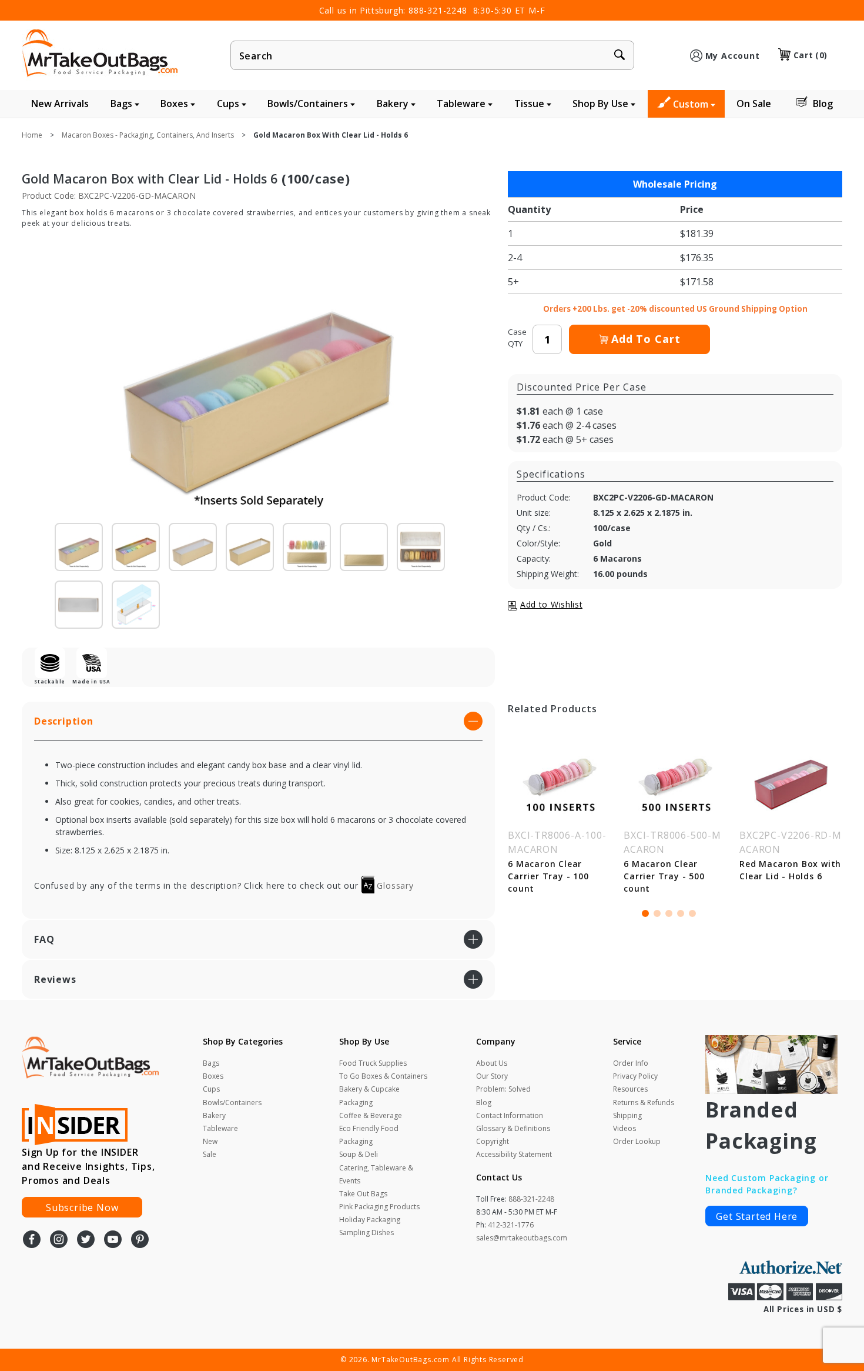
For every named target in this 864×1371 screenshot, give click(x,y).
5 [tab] (692, 913)
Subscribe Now (82, 1207)
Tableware (462, 103)
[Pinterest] (140, 1240)
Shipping (627, 1115)
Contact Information (509, 1115)
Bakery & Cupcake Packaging (369, 1095)
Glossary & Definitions (513, 1128)
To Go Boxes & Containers (383, 1076)
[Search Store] (619, 56)
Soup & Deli (358, 1154)
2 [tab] (657, 913)
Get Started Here (757, 1216)
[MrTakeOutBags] (100, 54)
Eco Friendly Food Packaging (368, 1134)
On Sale (753, 103)
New (210, 1141)
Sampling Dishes (366, 1232)
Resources (630, 1089)
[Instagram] (59, 1240)
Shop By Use (601, 103)
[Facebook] (32, 1240)
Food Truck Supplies (373, 1063)
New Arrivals (60, 103)
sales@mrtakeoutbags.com (521, 1238)
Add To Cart (646, 339)
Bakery (394, 103)
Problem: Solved (503, 1089)
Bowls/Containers (308, 103)
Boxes (175, 103)
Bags (122, 103)
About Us (491, 1063)
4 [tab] (680, 913)
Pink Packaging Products (379, 1207)
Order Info (630, 1063)
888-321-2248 (437, 10)
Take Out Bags (363, 1194)
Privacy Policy (635, 1076)
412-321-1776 (511, 1225)
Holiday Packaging (369, 1220)
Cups (229, 103)
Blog (823, 103)
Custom (692, 104)
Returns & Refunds (643, 1103)
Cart (810, 55)
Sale (209, 1154)
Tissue (530, 103)
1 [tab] (645, 913)
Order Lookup (637, 1141)
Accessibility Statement (514, 1154)
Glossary (394, 885)
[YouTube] (113, 1240)
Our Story (492, 1076)
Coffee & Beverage (370, 1115)
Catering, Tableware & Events (376, 1174)
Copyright (492, 1141)
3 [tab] (668, 913)
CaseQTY (517, 337)
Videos (624, 1128)
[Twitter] (86, 1240)
